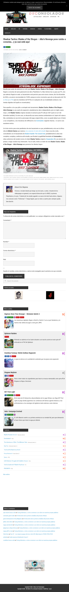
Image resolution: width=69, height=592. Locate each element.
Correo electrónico (9, 250)
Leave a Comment (23, 49)
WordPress (45, 588)
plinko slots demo (7, 522)
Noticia (16, 175)
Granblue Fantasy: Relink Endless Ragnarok (20, 353)
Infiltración (36, 177)
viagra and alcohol (8, 525)
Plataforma (21, 175)
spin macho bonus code (9, 512)
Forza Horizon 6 (8, 453)
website (5, 537)
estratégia (30, 177)
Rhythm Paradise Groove (10, 435)
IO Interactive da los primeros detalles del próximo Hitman (32, 516)
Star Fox (6, 446)
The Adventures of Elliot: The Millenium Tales (15, 442)
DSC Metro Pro (29, 588)
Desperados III (50, 139)
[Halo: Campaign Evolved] (9, 422)
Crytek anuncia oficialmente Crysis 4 (18, 537)
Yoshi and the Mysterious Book (12, 450)
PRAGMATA (7, 468)
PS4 (5, 356)
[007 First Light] (9, 402)
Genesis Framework (38, 588)
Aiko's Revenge (13, 177)
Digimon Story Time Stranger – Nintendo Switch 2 (22, 314)
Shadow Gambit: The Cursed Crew (35, 134)
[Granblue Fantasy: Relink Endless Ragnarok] (9, 363)
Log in (50, 588)
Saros (5, 457)
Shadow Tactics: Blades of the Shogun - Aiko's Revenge (38, 179)
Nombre (6, 242)
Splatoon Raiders (10, 333)
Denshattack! (7, 438)
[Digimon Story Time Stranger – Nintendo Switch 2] (9, 324)
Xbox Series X (10, 317)
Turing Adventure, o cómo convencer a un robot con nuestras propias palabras (37, 512)
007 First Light (9, 392)
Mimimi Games (46, 177)
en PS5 (11, 100)
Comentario (7, 220)
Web (4, 259)
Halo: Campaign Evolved (13, 411)
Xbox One (8, 47)
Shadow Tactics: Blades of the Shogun (16, 179)
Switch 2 (22, 317)
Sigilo (53, 179)
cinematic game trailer (9, 516)
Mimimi (41, 177)
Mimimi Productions (54, 177)
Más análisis (6, 474)
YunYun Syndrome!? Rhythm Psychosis (14, 464)
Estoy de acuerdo (34, 7)
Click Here (6, 534)
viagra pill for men (7, 531)
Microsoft (11, 175)
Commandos (40, 121)
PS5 (4, 47)
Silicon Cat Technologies (38, 587)
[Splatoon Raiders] (9, 344)
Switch (17, 317)
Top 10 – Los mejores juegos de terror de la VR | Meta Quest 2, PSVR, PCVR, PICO (31, 534)
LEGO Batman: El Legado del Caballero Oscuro (16, 461)
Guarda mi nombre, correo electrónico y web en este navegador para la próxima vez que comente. (32, 271)
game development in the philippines (12, 519)
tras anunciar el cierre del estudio (36, 131)
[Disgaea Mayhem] (9, 383)
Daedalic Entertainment (22, 177)
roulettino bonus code (9, 540)
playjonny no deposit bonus (10, 528)
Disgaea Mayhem (10, 372)
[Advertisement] (18, 490)
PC (14, 317)
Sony (27, 175)
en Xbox (5, 100)
